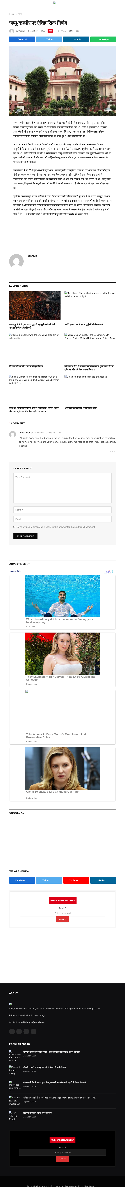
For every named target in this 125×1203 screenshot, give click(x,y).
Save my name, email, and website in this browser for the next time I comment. (56, 527)
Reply (112, 452)
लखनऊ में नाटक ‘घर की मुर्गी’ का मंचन (37, 1112)
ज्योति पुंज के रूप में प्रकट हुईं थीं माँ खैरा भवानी (83, 324)
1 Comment (61, 31)
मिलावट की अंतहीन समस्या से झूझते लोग (26, 366)
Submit (62, 919)
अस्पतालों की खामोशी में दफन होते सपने (80, 408)
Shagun (21, 31)
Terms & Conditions (74, 1186)
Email (62, 908)
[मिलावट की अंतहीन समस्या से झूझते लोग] (35, 347)
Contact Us (57, 1186)
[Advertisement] (62, 229)
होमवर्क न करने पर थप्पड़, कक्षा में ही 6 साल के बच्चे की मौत (44, 1067)
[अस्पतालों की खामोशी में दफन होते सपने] (90, 389)
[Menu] (13, 5)
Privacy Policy (33, 1186)
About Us (46, 1186)
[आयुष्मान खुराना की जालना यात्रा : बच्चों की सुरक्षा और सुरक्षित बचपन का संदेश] (15, 1055)
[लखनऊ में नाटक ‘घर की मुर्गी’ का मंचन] (15, 1116)
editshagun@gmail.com (33, 1022)
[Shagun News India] (62, 5)
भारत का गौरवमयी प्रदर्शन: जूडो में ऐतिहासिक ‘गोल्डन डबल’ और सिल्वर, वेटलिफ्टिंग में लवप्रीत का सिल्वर (34, 409)
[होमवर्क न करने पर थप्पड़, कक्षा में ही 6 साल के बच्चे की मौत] (15, 1070)
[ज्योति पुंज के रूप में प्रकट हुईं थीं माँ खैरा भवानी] (90, 305)
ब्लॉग (50, 31)
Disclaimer (90, 1186)
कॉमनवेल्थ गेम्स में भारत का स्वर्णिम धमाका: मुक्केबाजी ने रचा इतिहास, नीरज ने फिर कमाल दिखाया (88, 367)
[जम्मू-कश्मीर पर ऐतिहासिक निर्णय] (62, 81)
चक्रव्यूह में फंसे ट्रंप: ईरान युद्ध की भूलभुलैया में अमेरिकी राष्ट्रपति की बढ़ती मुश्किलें (32, 326)
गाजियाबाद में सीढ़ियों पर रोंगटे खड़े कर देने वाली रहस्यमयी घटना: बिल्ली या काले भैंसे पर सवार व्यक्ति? (59, 1097)
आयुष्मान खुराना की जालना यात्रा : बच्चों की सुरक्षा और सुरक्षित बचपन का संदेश (51, 1051)
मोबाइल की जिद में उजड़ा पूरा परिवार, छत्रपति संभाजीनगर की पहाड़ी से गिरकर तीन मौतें (54, 1082)
